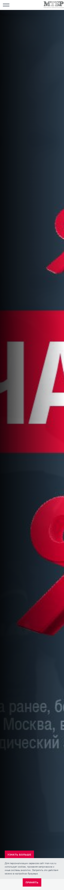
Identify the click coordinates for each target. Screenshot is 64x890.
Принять (32, 882)
